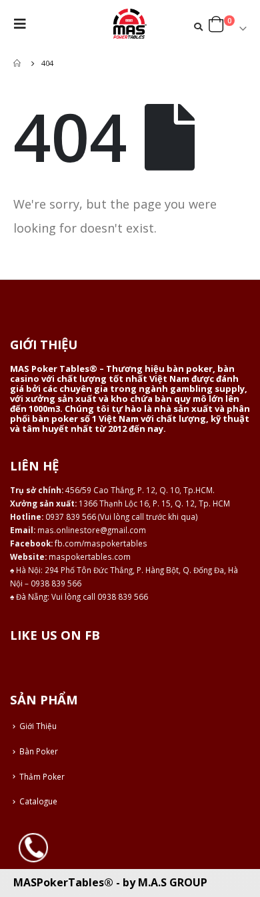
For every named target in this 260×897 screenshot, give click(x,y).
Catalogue (38, 801)
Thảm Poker (42, 776)
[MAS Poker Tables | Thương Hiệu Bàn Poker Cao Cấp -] (130, 24)
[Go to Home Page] (18, 63)
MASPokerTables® (63, 882)
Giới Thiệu (38, 725)
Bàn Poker (38, 751)
